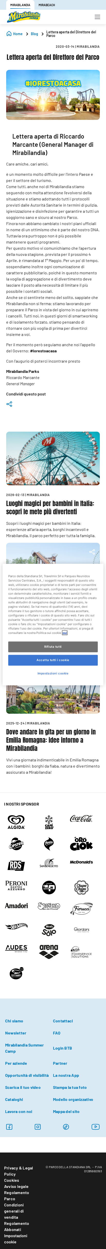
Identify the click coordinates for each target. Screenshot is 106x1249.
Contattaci (63, 1020)
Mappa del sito (66, 1111)
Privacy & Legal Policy (18, 1170)
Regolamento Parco (16, 1195)
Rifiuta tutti (52, 646)
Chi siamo (14, 1020)
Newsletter (15, 1032)
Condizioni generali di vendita (14, 1210)
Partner (60, 1063)
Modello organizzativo (73, 1099)
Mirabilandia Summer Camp (24, 1047)
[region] (53, 624)
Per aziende (16, 1063)
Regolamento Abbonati (16, 1226)
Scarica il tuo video (23, 1087)
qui (65, 633)
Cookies (11, 1180)
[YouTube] (96, 1127)
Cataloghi (14, 1099)
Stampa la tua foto (70, 1087)
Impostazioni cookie (15, 1238)
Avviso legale (16, 1186)
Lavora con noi (18, 1111)
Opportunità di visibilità (27, 1075)
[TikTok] (66, 1127)
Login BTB (62, 1047)
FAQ (56, 1032)
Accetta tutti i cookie (53, 660)
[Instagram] (9, 1127)
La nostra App (66, 1075)
